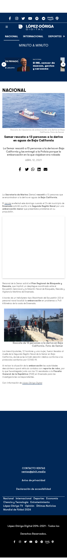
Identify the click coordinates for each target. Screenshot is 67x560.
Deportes (55, 36)
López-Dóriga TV (13, 506)
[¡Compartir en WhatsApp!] (32, 169)
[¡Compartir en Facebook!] (20, 169)
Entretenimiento (40, 502)
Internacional (33, 36)
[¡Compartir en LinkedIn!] (39, 169)
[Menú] (7, 27)
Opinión (29, 506)
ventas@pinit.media (33, 471)
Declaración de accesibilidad (33, 489)
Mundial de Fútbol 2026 (17, 509)
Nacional (11, 36)
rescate (8, 203)
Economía (52, 498)
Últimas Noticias (46, 506)
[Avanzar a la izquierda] (4, 64)
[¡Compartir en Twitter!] (27, 169)
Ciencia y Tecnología (15, 502)
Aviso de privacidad (33, 480)
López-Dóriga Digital (32, 383)
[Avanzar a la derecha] (64, 36)
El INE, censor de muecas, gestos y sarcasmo (44, 65)
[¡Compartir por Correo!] (45, 169)
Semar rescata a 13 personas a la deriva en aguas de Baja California (33, 138)
